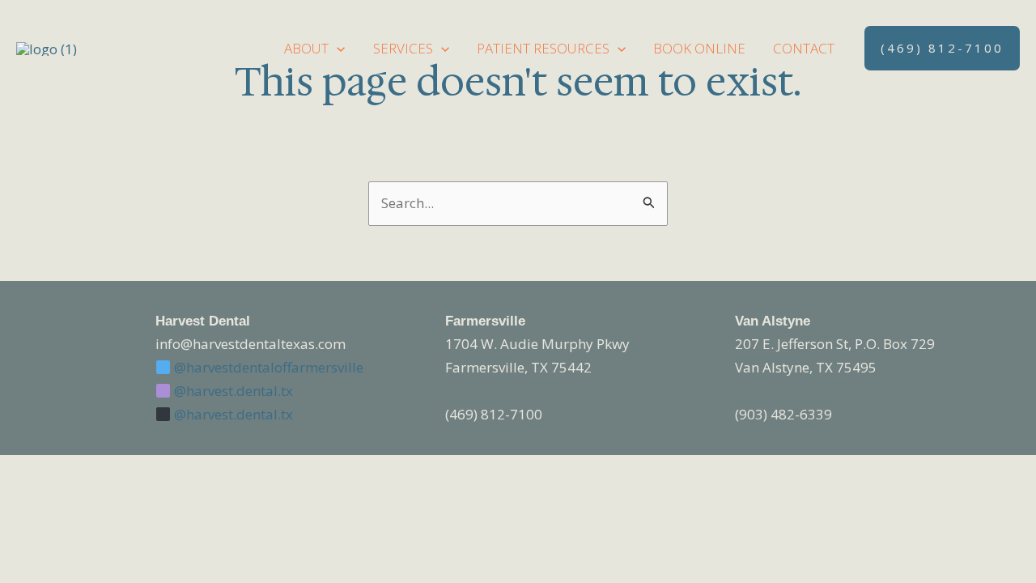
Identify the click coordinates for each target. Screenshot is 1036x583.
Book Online (699, 48)
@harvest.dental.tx (232, 390)
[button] (337, 48)
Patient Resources (543, 48)
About (306, 48)
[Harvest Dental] (46, 47)
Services (403, 48)
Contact (803, 48)
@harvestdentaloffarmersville (267, 367)
